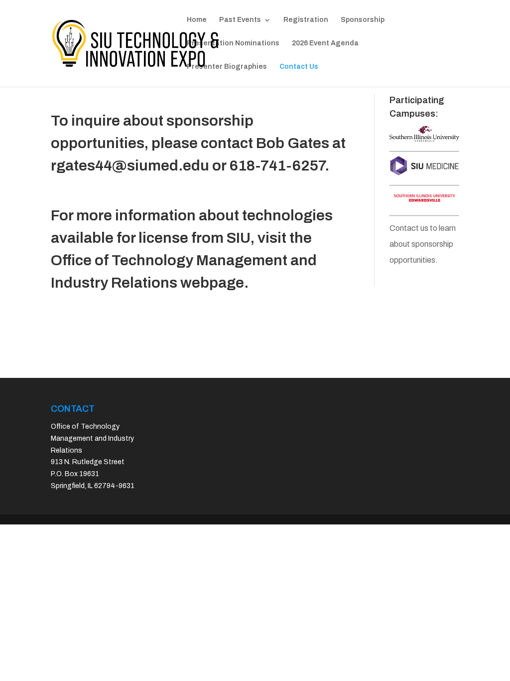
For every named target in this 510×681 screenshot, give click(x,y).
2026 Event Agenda (325, 43)
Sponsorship (362, 19)
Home (197, 19)
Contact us (408, 228)
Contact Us (298, 66)
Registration (305, 19)
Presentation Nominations (233, 43)
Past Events (240, 19)
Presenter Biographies (227, 66)
